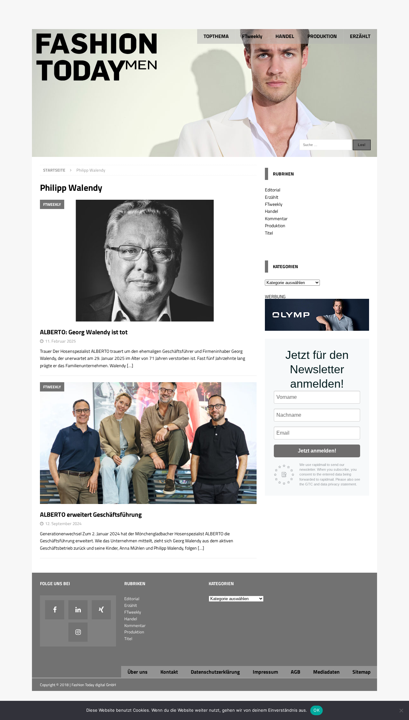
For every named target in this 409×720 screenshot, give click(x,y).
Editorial (272, 189)
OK (316, 710)
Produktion (275, 225)
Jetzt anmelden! (317, 450)
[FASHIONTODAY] (204, 153)
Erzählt (271, 197)
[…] (130, 365)
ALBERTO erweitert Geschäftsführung (91, 514)
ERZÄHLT (360, 36)
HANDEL (284, 36)
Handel (271, 211)
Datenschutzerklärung (215, 672)
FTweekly (252, 36)
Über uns (137, 672)
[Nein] (401, 710)
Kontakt (169, 672)
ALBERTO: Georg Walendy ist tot (83, 332)
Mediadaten (326, 672)
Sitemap (361, 672)
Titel (269, 232)
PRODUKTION (322, 36)
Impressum (265, 672)
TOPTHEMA (216, 36)
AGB (295, 672)
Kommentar (276, 218)
